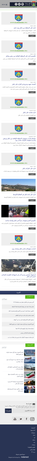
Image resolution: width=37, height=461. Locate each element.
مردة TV (33, 452)
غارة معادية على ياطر (29, 112)
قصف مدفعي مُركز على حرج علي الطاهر (24, 315)
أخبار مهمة (32, 430)
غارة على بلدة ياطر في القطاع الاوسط (24, 194)
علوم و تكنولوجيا (31, 447)
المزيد (32, 35)
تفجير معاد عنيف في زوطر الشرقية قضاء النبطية (23, 306)
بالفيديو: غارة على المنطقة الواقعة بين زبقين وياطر (21, 56)
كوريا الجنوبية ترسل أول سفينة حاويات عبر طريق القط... (21, 324)
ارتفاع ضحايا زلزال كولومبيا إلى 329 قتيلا (25, 328)
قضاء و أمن (32, 449)
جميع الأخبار (4, 299)
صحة (34, 435)
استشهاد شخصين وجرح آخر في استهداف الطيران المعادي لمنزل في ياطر (19, 275)
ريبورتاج (33, 432)
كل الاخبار (4, 347)
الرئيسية (33, 427)
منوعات (33, 444)
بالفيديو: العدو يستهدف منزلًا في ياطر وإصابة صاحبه (20, 220)
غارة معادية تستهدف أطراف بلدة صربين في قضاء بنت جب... (20, 337)
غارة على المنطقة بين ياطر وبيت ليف (25, 28)
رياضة (34, 440)
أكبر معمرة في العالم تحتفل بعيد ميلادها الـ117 (23, 302)
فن (34, 437)
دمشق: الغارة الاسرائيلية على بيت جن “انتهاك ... (23, 319)
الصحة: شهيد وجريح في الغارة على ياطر (24, 84)
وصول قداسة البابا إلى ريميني (27, 333)
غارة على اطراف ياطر (29, 168)
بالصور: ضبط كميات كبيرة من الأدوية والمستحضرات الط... (21, 311)
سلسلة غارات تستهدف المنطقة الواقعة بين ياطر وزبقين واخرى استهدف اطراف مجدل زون (19, 139)
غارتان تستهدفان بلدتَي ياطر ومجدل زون (24, 248)
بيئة (34, 442)
